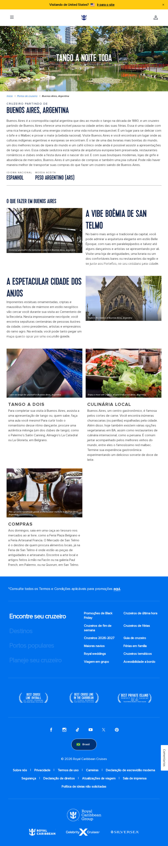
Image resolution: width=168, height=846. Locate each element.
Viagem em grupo (96, 662)
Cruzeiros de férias (137, 626)
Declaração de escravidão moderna (130, 770)
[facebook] (51, 730)
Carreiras (92, 770)
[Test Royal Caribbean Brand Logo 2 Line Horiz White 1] (42, 832)
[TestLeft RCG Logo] (84, 815)
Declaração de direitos (59, 778)
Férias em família (135, 646)
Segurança (29, 778)
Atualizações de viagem (99, 778)
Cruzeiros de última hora (140, 613)
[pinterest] (117, 730)
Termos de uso (68, 770)
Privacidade (42, 770)
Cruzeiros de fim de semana (97, 628)
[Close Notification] (163, 4)
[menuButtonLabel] (12, 18)
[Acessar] (155, 17)
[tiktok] (77, 730)
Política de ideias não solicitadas (84, 786)
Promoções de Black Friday (98, 615)
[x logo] (104, 730)
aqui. (117, 588)
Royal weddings (95, 654)
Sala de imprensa (134, 778)
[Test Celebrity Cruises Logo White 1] (83, 832)
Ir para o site (106, 5)
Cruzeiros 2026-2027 (99, 638)
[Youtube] (91, 730)
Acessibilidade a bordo (139, 662)
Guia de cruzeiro (135, 638)
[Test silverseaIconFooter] (125, 832)
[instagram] (64, 730)
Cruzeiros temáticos (138, 654)
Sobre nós (20, 770)
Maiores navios (94, 646)
